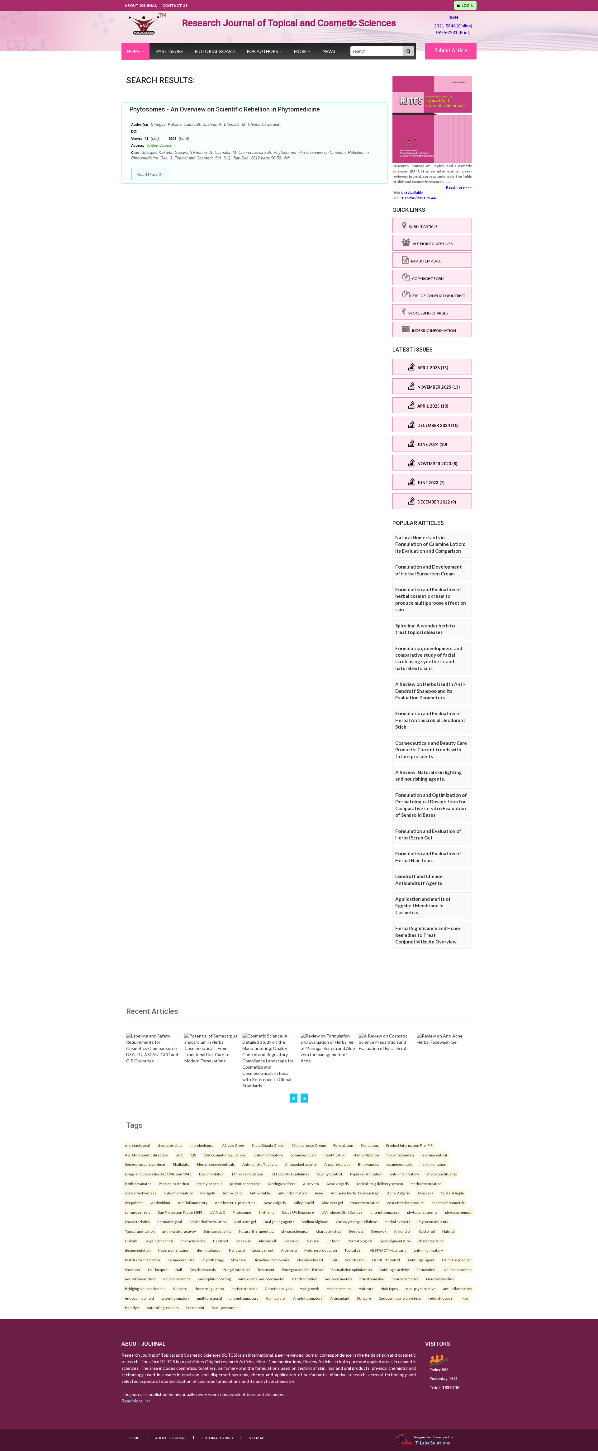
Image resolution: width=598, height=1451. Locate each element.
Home (134, 51)
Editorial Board (215, 51)
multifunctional (209, 1298)
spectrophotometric (448, 1202)
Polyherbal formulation (208, 1221)
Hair (334, 1260)
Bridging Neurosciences (145, 1288)
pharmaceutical (434, 1155)
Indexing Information (433, 330)
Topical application (140, 1231)
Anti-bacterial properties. (235, 1202)
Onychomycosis (202, 1269)
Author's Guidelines (431, 243)
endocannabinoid (139, 1298)
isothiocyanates (138, 1183)
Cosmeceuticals (181, 1260)
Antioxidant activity (301, 1164)
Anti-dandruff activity (260, 1164)
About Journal (141, 5)
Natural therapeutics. (256, 1231)
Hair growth (309, 1288)
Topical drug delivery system (379, 1183)
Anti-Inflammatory (308, 1298)
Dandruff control (386, 1260)
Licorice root (262, 1250)
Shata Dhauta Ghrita (268, 1145)
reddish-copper (441, 1298)
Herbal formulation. (426, 1183)
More (301, 51)
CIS (193, 1155)
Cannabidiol (276, 1298)
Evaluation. (370, 1145)
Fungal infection (236, 1269)
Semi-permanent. (226, 1307)
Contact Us (174, 5)
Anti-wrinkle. (260, 1193)
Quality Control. (330, 1174)
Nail (178, 1269)
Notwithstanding (400, 1155)
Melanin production (320, 1250)
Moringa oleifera (282, 1183)
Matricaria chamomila (142, 1260)
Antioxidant (232, 1193)
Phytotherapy (213, 1260)
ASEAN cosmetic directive (146, 1155)
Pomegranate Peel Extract (303, 1269)
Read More (148, 174)
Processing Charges (427, 313)
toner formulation (365, 1202)
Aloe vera (311, 1183)
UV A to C (217, 1212)
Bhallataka (181, 1164)
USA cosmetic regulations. (224, 1155)
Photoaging (242, 1212)
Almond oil (402, 1231)
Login (466, 5)
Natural (448, 1231)
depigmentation (138, 1250)
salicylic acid (303, 1202)
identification (335, 1155)
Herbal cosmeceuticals (216, 1164)
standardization (366, 1155)
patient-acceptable (245, 1183)
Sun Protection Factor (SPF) (180, 1212)
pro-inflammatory (175, 1298)
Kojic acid (237, 1250)
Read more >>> (459, 187)
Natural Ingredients (162, 1307)
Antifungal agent (420, 1260)
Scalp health (355, 1260)
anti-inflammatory (268, 1155)
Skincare (180, 1288)
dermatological (169, 1221)
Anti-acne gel (245, 1221)
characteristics (169, 1145)
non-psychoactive (421, 1288)
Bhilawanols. (368, 1164)
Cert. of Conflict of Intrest (437, 295)
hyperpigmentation (395, 1241)
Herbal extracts (397, 1221)
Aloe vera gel (332, 1202)
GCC (179, 1155)
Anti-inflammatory (192, 1202)
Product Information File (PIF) (410, 1145)
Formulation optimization (351, 1269)
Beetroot (356, 1231)
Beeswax (379, 1231)
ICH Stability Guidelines (290, 1174)
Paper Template (425, 261)
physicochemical (458, 1212)
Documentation (212, 1174)
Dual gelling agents (278, 1221)
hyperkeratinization (366, 1174)
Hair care (366, 1288)
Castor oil (427, 1231)
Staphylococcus (209, 1183)
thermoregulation (209, 1288)
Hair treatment (339, 1288)
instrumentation (433, 1164)
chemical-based (310, 1260)
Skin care (238, 1260)
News (329, 51)
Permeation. (426, 1269)
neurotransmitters (140, 1279)
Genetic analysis (278, 1288)
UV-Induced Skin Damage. (342, 1212)
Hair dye (132, 1307)
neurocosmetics (176, 1279)
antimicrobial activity (179, 1231)
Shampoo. (132, 1269)
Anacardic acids (337, 1164)
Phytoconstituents (433, 1221)
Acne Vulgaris (398, 1193)
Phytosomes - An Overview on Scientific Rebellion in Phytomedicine (225, 109)
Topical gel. (353, 1250)
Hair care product (456, 1260)
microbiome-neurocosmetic (261, 1279)
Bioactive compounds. (272, 1260)
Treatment (265, 1269)
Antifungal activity (394, 1269)
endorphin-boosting (214, 1279)
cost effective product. (405, 1202)
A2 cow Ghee (233, 1145)
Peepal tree (134, 1202)
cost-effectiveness (140, 1193)
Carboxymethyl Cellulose (356, 1221)
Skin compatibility (217, 1231)
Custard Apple (452, 1193)
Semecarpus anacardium (145, 1164)
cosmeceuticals (303, 1155)
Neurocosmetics (457, 1269)
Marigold (207, 1193)
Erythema (266, 1212)
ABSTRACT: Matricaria (388, 1250)
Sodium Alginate (315, 1221)
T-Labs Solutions (432, 1442)
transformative (371, 1279)
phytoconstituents (441, 1174)
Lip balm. (131, 1241)
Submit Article (450, 50)
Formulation (343, 1145)
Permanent (195, 1307)
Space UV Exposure (298, 1212)
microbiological (137, 1145)
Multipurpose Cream (309, 1145)
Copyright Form (427, 278)
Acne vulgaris (337, 1183)
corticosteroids (244, 1288)
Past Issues (169, 51)
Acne (319, 1193)
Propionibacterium (174, 1183)
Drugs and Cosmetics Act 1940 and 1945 (158, 1174)
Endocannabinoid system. (400, 1298)
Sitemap (256, 1437)
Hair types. (390, 1288)
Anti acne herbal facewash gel (355, 1193)
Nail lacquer (158, 1269)
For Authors (263, 51)
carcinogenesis (137, 1212)
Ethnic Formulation (247, 1174)
